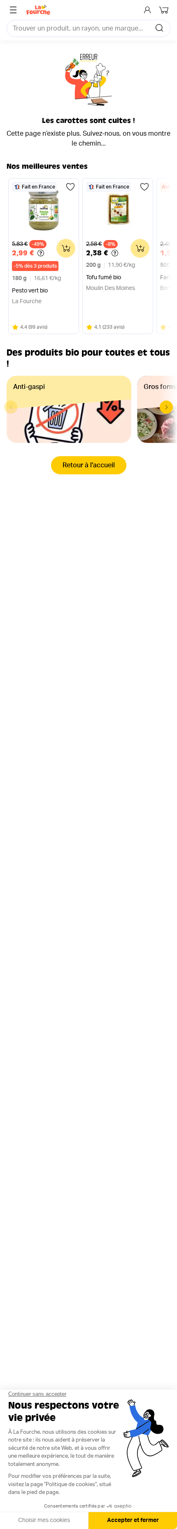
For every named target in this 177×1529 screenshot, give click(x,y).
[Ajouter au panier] (66, 248)
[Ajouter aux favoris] (70, 187)
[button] (166, 407)
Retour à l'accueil (89, 465)
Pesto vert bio (30, 291)
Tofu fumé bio (103, 277)
